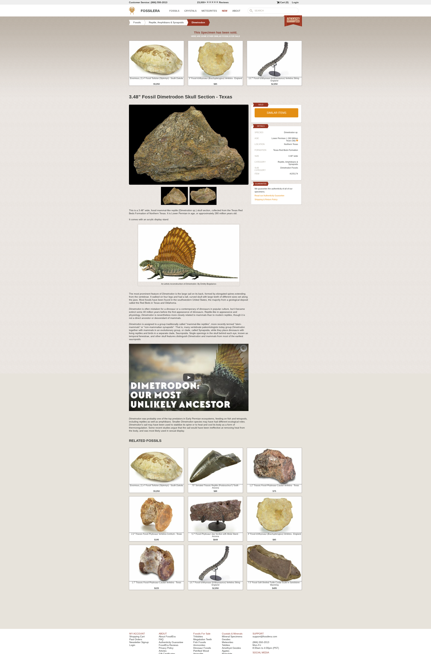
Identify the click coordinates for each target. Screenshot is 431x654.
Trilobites (198, 636)
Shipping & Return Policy (266, 199)
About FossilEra (167, 636)
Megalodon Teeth (202, 639)
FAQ (161, 639)
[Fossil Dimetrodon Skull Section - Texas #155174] (188, 183)
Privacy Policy (166, 648)
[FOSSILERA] (132, 13)
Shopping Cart (137, 636)
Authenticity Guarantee (171, 642)
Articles (163, 650)
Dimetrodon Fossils (289, 168)
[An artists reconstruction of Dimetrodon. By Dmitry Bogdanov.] (188, 281)
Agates (225, 650)
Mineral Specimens (232, 636)
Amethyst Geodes (231, 648)
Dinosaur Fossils (202, 648)
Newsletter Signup (139, 642)
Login (295, 2)
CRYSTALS (190, 10)
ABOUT (236, 10)
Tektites (226, 645)
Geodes (226, 639)
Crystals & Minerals (232, 633)
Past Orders (135, 639)
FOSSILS (174, 10)
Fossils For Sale (201, 633)
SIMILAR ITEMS (276, 112)
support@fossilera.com (265, 636)
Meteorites (227, 642)
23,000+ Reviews (213, 2)
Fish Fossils (199, 642)
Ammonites (199, 645)
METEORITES (209, 10)
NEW (224, 10)
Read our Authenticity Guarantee (269, 195)
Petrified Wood (201, 650)
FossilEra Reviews (168, 645)
